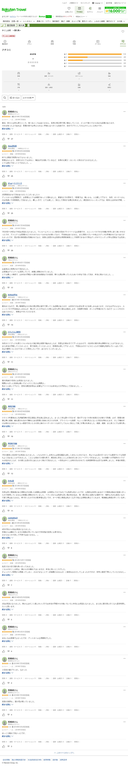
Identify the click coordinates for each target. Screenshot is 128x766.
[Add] (123, 31)
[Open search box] (5, 97)
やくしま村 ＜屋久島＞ (11, 30)
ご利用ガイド (73, 3)
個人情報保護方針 (19, 760)
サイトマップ (85, 3)
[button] (11, 112)
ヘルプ (64, 3)
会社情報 (6, 760)
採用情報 (47, 760)
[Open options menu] (124, 111)
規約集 (55, 760)
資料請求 (63, 760)
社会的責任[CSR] (34, 760)
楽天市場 (109, 3)
